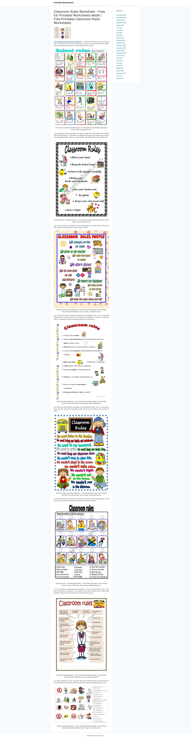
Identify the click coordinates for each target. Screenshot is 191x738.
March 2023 (120, 38)
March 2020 (120, 70)
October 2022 (120, 50)
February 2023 (120, 40)
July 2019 (119, 75)
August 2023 (120, 25)
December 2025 (121, 15)
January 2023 (120, 43)
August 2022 (120, 55)
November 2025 (121, 17)
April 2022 (119, 65)
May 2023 (119, 32)
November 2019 (121, 73)
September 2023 (121, 22)
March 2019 (119, 78)
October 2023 (120, 20)
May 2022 (119, 63)
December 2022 (121, 45)
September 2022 (121, 53)
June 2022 (119, 60)
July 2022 (119, 58)
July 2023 (119, 27)
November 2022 (121, 48)
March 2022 (120, 68)
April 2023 (119, 35)
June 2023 (119, 30)
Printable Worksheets (64, 2)
